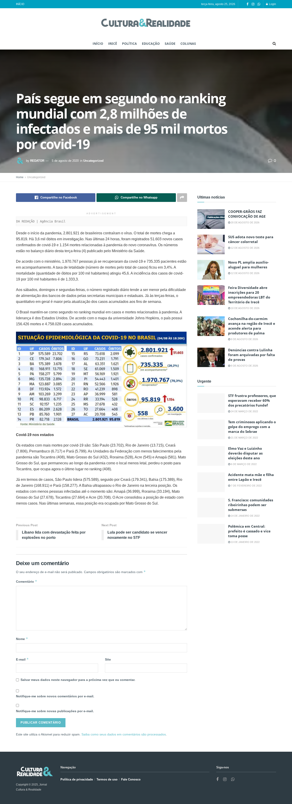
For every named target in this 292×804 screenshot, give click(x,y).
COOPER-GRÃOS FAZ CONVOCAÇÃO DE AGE (247, 214)
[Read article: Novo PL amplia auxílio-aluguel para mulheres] (211, 270)
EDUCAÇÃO (151, 43)
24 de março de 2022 (244, 411)
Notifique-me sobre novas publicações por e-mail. (55, 711)
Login (272, 4)
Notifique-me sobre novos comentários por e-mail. (55, 696)
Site (108, 659)
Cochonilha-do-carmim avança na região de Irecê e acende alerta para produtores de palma (251, 325)
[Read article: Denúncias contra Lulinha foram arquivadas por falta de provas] (211, 357)
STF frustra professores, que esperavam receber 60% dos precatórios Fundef (252, 400)
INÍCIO (20, 4)
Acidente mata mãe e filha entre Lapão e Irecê (251, 477)
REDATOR (37, 160)
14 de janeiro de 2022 (245, 515)
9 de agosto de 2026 (244, 339)
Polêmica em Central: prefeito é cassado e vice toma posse (249, 531)
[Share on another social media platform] (182, 197)
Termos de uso (106, 779)
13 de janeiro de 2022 (245, 542)
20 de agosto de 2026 (244, 222)
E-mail (22, 659)
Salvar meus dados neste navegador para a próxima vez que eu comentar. (78, 680)
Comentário (26, 581)
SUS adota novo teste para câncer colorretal (250, 239)
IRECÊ (112, 43)
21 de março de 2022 (244, 437)
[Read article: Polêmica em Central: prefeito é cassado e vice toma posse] (211, 534)
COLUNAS (188, 43)
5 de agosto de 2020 (65, 160)
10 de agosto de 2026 (244, 308)
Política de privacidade (76, 779)
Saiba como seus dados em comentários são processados (123, 734)
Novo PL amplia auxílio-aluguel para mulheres (248, 264)
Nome (22, 639)
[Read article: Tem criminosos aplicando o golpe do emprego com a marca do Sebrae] (211, 429)
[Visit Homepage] (146, 23)
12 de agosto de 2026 (244, 247)
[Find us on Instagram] (253, 4)
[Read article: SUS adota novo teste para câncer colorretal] (211, 244)
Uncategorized (93, 160)
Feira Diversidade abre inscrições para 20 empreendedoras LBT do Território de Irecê (249, 294)
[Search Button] (274, 43)
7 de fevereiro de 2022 (246, 485)
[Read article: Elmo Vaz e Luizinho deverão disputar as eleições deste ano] (211, 456)
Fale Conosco (131, 779)
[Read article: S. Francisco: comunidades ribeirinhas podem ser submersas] (211, 507)
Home (19, 177)
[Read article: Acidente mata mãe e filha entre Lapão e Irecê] (211, 482)
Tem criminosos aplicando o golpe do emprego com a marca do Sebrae (252, 427)
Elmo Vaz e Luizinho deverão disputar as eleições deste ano (245, 453)
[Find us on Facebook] (247, 4)
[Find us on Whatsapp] (259, 4)
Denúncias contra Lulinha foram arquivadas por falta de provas (251, 355)
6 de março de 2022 (243, 464)
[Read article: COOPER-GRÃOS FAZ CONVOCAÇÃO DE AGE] (211, 219)
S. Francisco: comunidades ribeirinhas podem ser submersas (250, 505)
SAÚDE (170, 43)
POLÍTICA (129, 43)
